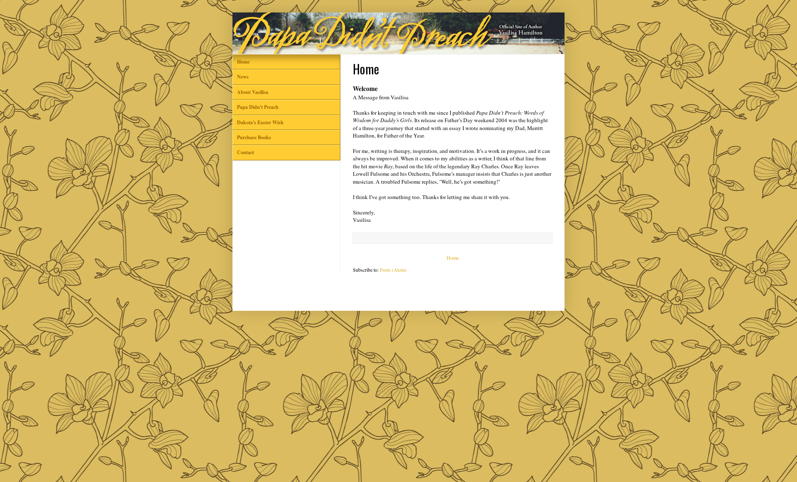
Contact (245, 152)
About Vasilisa (252, 92)
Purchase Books (254, 137)
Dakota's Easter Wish (260, 122)
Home (453, 257)
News (243, 76)
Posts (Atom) (393, 269)
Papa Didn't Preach (258, 107)
